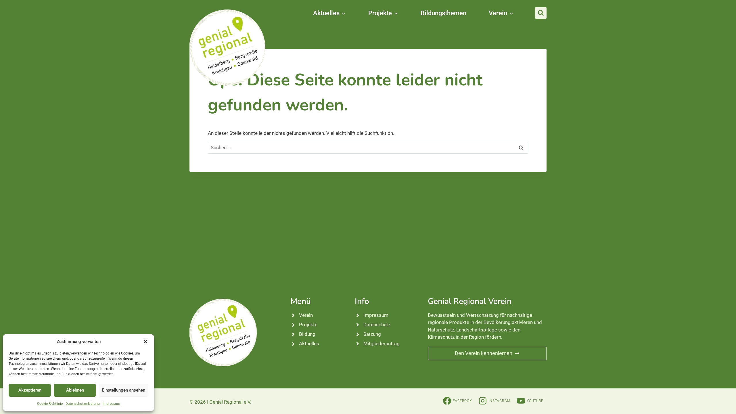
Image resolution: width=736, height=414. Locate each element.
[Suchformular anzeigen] (541, 13)
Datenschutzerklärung (83, 404)
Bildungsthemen (443, 13)
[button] (145, 341)
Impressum (111, 404)
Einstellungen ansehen (123, 390)
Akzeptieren (29, 390)
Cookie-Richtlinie (50, 404)
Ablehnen (75, 390)
